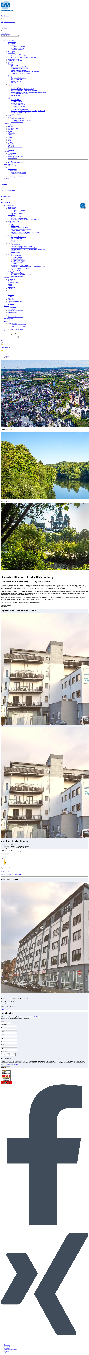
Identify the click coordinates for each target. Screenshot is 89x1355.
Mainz (9, 139)
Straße (2, 1034)
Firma (2, 1031)
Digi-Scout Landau (16, 101)
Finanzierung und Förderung (15, 176)
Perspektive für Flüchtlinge (18, 78)
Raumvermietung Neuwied (18, 173)
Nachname (4, 1028)
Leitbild (10, 161)
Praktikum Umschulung (17, 49)
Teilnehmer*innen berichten (15, 156)
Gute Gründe (11, 155)
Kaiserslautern (11, 133)
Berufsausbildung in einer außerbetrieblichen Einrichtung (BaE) (28, 92)
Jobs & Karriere (8, 164)
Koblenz (10, 134)
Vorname (4, 1024)
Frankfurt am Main (13, 128)
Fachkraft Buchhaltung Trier (19, 56)
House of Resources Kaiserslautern (20, 112)
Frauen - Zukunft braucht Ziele (19, 70)
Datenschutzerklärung (35, 1017)
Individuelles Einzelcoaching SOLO (21, 68)
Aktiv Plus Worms (16, 100)
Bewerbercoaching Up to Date (19, 67)
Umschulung (11, 43)
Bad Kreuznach (12, 125)
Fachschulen (11, 115)
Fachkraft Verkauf (16, 54)
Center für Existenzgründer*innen (20, 73)
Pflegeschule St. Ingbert (17, 118)
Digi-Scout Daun (16, 107)
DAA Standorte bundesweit (15, 162)
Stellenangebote (12, 166)
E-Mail (3, 1009)
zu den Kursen (5, 854)
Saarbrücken (11, 145)
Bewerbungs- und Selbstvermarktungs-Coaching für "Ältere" (28, 111)
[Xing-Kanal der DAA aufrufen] (44, 1342)
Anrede (3, 1021)
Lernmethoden (12, 153)
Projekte (10, 97)
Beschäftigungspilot (16, 79)
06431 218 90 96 (5, 34)
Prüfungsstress (15, 65)
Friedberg (10, 129)
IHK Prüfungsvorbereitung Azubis (20, 93)
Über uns (6, 151)
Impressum (7, 1345)
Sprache (10, 75)
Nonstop (13, 82)
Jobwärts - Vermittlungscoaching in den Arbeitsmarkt (25, 71)
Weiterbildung (11, 51)
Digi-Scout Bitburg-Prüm (18, 106)
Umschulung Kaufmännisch (19, 46)
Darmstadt (10, 126)
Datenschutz (7, 1346)
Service (6, 167)
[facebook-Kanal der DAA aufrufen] (44, 1224)
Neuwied (10, 144)
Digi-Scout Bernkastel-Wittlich (19, 109)
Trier (9, 148)
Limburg (10, 137)
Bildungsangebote (9, 40)
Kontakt (6, 178)
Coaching (10, 62)
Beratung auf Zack (16, 81)
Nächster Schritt (5, 1067)
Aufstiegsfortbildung (13, 59)
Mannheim (11, 140)
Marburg (10, 142)
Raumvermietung (12, 169)
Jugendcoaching (15, 95)
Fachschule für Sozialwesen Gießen (21, 120)
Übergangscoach (15, 87)
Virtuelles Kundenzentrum (15, 147)
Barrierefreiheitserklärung (11, 1349)
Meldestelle (7, 1348)
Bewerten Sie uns (12, 158)
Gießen (10, 131)
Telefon (3, 1045)
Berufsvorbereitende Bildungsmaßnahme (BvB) (24, 90)
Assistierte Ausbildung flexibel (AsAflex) (22, 89)
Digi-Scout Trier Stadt (17, 103)
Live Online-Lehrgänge (14, 114)
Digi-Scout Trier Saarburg (18, 104)
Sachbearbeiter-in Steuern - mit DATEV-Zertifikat (25, 57)
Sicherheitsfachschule (17, 122)
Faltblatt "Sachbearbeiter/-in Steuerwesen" (12, 874)
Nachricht (4, 1051)
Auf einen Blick (12, 42)
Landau (10, 136)
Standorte (6, 123)
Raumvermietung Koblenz (18, 172)
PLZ (2, 1038)
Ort (2, 1041)
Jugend (10, 84)
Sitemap (6, 1353)
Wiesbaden (11, 150)
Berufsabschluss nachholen (15, 60)
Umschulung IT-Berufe (17, 48)
